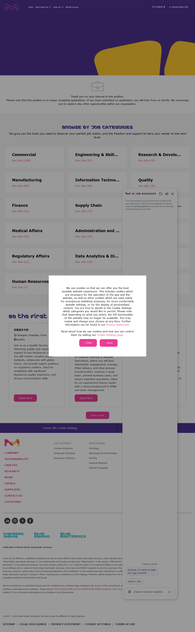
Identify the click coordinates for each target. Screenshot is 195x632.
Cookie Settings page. (110, 334)
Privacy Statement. (118, 324)
